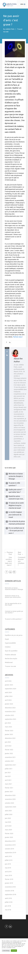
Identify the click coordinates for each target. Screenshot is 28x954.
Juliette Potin (9, 29)
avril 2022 (8, 746)
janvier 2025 (9, 685)
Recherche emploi (11, 658)
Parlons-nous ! (18, 337)
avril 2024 (8, 700)
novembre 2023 (10, 711)
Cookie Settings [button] (6, 950)
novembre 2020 (10, 799)
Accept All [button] (14, 950)
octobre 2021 (9, 761)
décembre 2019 (10, 841)
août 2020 (8, 810)
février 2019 (9, 879)
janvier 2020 (9, 837)
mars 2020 (8, 830)
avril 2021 (8, 780)
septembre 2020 (10, 807)
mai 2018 (8, 910)
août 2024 (8, 692)
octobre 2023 (9, 715)
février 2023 (9, 730)
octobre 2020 (9, 803)
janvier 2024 (9, 704)
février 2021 (9, 788)
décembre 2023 (10, 708)
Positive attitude (10, 654)
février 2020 (9, 833)
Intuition (8, 647)
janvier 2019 (9, 883)
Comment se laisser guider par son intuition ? (14, 612)
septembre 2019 (10, 852)
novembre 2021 (10, 757)
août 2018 (8, 898)
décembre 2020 (10, 795)
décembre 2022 (10, 738)
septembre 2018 (10, 894)
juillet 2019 (8, 860)
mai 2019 (8, 868)
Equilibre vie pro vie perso (13, 635)
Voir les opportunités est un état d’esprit (13, 604)
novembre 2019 (10, 845)
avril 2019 (8, 871)
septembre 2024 (10, 688)
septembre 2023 (10, 719)
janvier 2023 (9, 734)
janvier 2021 (9, 791)
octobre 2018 (9, 891)
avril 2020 (8, 826)
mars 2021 (8, 784)
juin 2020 (8, 818)
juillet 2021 (8, 769)
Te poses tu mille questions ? (13, 619)
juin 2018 (8, 906)
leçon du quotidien (11, 651)
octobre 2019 (9, 849)
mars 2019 (8, 875)
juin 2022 (8, 742)
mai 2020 (8, 822)
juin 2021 (8, 772)
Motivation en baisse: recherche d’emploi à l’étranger (14, 588)
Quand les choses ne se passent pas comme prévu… (13, 596)
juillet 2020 (8, 814)
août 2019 (8, 856)
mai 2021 (8, 776)
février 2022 (9, 749)
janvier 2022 (9, 753)
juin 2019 (8, 864)
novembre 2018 (10, 887)
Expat (7, 639)
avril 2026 (8, 681)
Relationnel (9, 662)
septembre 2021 (10, 765)
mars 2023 (8, 727)
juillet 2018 (8, 902)
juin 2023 (8, 723)
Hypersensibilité (10, 643)
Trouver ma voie (10, 666)
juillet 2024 (8, 696)
